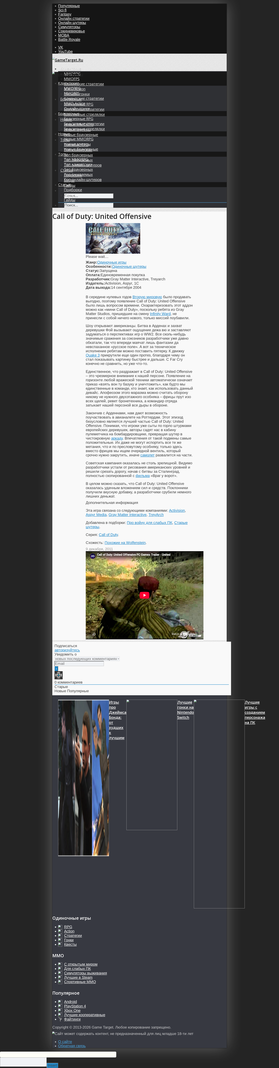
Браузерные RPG (78, 118)
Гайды (69, 199)
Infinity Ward (160, 314)
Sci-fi (62, 10)
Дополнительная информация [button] (112, 503)
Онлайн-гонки (77, 108)
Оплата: (93, 275)
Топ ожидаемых (78, 174)
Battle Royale (69, 39)
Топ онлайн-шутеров (83, 179)
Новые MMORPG (78, 138)
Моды (69, 194)
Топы (63, 154)
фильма (143, 476)
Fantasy (64, 14)
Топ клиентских (78, 164)
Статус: (93, 271)
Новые (64, 133)
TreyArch (156, 515)
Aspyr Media (96, 515)
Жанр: (91, 262)
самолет (147, 455)
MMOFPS (71, 78)
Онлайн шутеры (72, 23)
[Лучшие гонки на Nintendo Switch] (151, 804)
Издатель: (95, 283)
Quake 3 (93, 355)
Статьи (64, 184)
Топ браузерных (78, 154)
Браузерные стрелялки (84, 114)
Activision (177, 510)
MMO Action (74, 103)
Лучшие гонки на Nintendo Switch (185, 710)
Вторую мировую (147, 297)
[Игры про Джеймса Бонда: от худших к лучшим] (83, 804)
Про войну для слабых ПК (149, 523)
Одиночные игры (111, 262)
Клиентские (70, 68)
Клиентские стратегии (84, 83)
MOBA (63, 35)
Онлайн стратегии (74, 18)
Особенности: (99, 266)
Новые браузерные (81, 134)
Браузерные (68, 113)
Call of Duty (108, 535)
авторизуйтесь (67, 650)
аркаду (117, 438)
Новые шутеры (77, 144)
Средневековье (71, 31)
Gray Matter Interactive (127, 515)
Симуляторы (69, 27)
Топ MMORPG (76, 159)
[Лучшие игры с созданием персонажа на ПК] (219, 804)
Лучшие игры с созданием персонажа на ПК (255, 712)
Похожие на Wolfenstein (125, 543)
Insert (52, 1065)
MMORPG (72, 88)
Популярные (69, 6)
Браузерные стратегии (84, 123)
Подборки (73, 189)
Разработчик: (98, 279)
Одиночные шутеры (129, 266)
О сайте (65, 1042)
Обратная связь (72, 1046)
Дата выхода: (98, 287)
